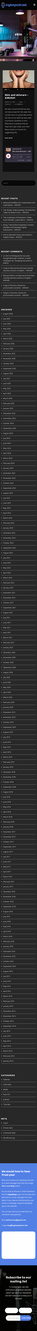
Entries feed (7, 1128)
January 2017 (8, 887)
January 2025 (8, 408)
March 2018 (7, 817)
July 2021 (6, 617)
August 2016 (8, 911)
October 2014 (8, 1021)
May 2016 (7, 926)
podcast (8, 104)
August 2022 (8, 553)
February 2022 (8, 583)
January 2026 (8, 348)
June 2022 (7, 563)
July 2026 (6, 319)
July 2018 (6, 797)
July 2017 (6, 857)
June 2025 (7, 383)
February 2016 (8, 941)
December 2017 (9, 832)
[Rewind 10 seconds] (14, 157)
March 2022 (7, 578)
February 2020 (8, 702)
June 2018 (7, 802)
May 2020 (7, 687)
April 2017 (7, 872)
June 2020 (7, 682)
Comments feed (9, 1133)
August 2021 (8, 613)
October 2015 (8, 961)
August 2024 (8, 433)
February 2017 (8, 882)
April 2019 (7, 752)
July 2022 (6, 558)
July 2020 (6, 677)
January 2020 (8, 707)
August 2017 (8, 852)
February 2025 (8, 403)
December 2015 (9, 951)
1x (17, 157)
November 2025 (9, 358)
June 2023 (7, 503)
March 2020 (7, 697)
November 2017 (9, 837)
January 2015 (8, 1006)
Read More (9, 138)
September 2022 (9, 548)
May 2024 (7, 448)
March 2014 (7, 1051)
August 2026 (8, 314)
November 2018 (9, 777)
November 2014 (9, 1016)
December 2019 (9, 712)
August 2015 (8, 971)
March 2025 (7, 398)
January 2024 (8, 468)
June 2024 (7, 443)
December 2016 (9, 891)
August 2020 (8, 672)
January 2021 (8, 647)
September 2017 (9, 847)
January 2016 (8, 946)
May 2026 (7, 329)
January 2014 (8, 1061)
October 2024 (8, 423)
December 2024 (9, 413)
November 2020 (9, 657)
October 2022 (8, 543)
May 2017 (7, 867)
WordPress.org (9, 1138)
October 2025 (8, 363)
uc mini (6, 256)
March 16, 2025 (10, 102)
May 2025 (7, 388)
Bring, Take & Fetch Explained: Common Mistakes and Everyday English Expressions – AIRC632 (18, 227)
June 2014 (7, 1036)
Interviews (7, 1084)
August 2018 (8, 792)
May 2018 (7, 807)
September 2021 (9, 608)
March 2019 (7, 757)
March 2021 (7, 637)
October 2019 (8, 722)
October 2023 (8, 483)
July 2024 (6, 438)
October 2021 (8, 603)
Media (5, 1089)
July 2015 (6, 976)
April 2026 (7, 334)
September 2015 (9, 966)
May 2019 (7, 747)
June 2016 (7, 921)
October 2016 (8, 901)
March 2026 (7, 339)
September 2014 (9, 1026)
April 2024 (7, 453)
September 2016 (9, 906)
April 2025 (7, 393)
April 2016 (7, 931)
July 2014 (6, 1031)
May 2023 (7, 508)
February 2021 (8, 642)
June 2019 (7, 742)
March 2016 (7, 936)
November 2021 (9, 598)
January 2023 (8, 528)
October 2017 (8, 842)
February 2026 (8, 344)
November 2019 (9, 717)
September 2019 (9, 727)
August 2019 (8, 732)
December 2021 (9, 593)
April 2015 (7, 991)
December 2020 (9, 652)
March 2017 (7, 877)
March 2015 (7, 996)
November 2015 (9, 956)
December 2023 (9, 473)
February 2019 (8, 762)
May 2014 (7, 1041)
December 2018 (9, 772)
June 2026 (7, 324)
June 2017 (7, 862)
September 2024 (9, 428)
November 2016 (9, 896)
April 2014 (7, 1046)
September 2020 (9, 667)
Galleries (6, 1079)
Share (29, 160)
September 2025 (9, 368)
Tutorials (6, 1104)
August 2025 (8, 373)
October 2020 (8, 662)
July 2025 (6, 378)
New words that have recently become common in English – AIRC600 (18, 278)
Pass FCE (6, 1094)
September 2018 (9, 787)
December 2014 (9, 1011)
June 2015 (7, 981)
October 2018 (8, 782)
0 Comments (19, 104)
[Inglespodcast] (14, 5)
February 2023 (8, 523)
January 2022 (8, 588)
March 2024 (7, 458)
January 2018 (8, 827)
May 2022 (7, 568)
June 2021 (7, 622)
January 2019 (8, 767)
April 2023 (7, 513)
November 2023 (9, 478)
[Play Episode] (8, 156)
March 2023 (7, 518)
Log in (5, 1123)
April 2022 (7, 573)
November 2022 (9, 538)
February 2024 (8, 463)
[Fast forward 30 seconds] (21, 157)
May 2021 (7, 627)
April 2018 (7, 812)
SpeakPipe (12, 1194)
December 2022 (9, 533)
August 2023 (8, 493)
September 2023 (9, 488)
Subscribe (20, 160)
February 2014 (8, 1056)
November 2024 (9, 418)
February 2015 (8, 1001)
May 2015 (7, 986)
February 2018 (8, 822)
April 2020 (7, 692)
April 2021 (7, 632)
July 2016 (6, 916)
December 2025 (9, 353)
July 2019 (6, 737)
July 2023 (6, 498)
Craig (21, 102)
